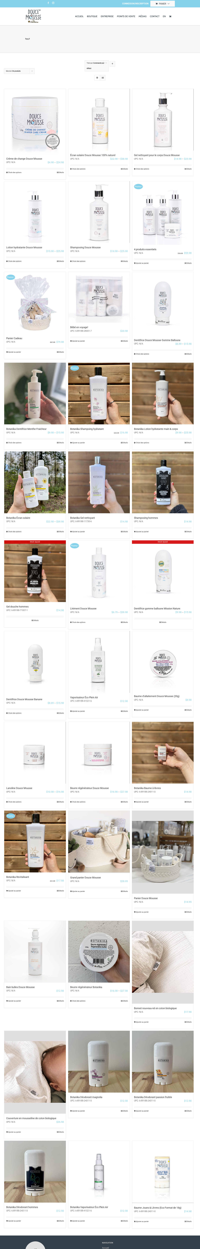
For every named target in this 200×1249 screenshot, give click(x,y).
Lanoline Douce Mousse (19, 788)
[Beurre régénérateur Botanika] (99, 951)
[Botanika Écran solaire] (35, 482)
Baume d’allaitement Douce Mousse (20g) (156, 696)
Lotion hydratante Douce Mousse (24, 247)
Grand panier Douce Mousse (85, 877)
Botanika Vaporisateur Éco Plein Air (89, 1207)
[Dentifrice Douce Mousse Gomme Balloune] (163, 304)
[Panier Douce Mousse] (163, 852)
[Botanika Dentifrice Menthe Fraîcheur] (35, 393)
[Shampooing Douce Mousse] (99, 212)
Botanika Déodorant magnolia (86, 1097)
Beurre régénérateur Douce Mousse (89, 788)
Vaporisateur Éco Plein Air (84, 697)
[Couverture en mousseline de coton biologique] (35, 1072)
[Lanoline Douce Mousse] (35, 753)
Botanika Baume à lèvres (147, 788)
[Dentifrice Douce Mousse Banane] (35, 663)
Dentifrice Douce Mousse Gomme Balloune (157, 340)
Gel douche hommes (17, 606)
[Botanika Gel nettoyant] (99, 482)
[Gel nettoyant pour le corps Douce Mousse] (163, 120)
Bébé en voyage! (79, 327)
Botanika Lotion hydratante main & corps (156, 428)
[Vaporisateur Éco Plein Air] (99, 662)
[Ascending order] (112, 64)
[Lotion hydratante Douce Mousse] (35, 212)
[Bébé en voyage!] (99, 297)
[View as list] (102, 77)
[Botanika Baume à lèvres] (163, 753)
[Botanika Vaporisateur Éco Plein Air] (99, 1171)
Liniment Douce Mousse (83, 608)
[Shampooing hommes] (163, 482)
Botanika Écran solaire (18, 517)
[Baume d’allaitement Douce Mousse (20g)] (163, 661)
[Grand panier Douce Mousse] (99, 842)
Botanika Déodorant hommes (22, 1207)
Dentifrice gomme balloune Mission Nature (157, 608)
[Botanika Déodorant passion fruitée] (163, 1061)
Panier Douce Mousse (146, 898)
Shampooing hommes (146, 517)
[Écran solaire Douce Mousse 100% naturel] (99, 120)
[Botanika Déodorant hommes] (35, 1171)
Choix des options (14, 172)
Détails (61, 172)
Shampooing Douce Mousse (85, 247)
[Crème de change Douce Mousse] (35, 121)
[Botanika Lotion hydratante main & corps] (163, 393)
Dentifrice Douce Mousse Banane (24, 699)
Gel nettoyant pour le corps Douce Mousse (157, 155)
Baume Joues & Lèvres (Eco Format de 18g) (157, 1207)
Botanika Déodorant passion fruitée (153, 1097)
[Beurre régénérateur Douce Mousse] (99, 753)
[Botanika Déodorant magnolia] (99, 1061)
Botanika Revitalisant (17, 877)
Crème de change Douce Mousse (24, 158)
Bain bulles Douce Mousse (20, 987)
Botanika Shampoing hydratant (87, 428)
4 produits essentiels (145, 249)
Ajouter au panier (142, 263)
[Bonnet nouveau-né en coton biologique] (163, 962)
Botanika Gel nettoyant (82, 517)
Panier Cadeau (14, 338)
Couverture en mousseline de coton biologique (31, 1118)
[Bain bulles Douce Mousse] (35, 951)
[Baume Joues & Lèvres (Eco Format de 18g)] (163, 1172)
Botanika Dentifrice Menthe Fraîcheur (26, 428)
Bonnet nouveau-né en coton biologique (155, 1008)
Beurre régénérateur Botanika (86, 987)
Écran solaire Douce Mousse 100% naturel (92, 155)
